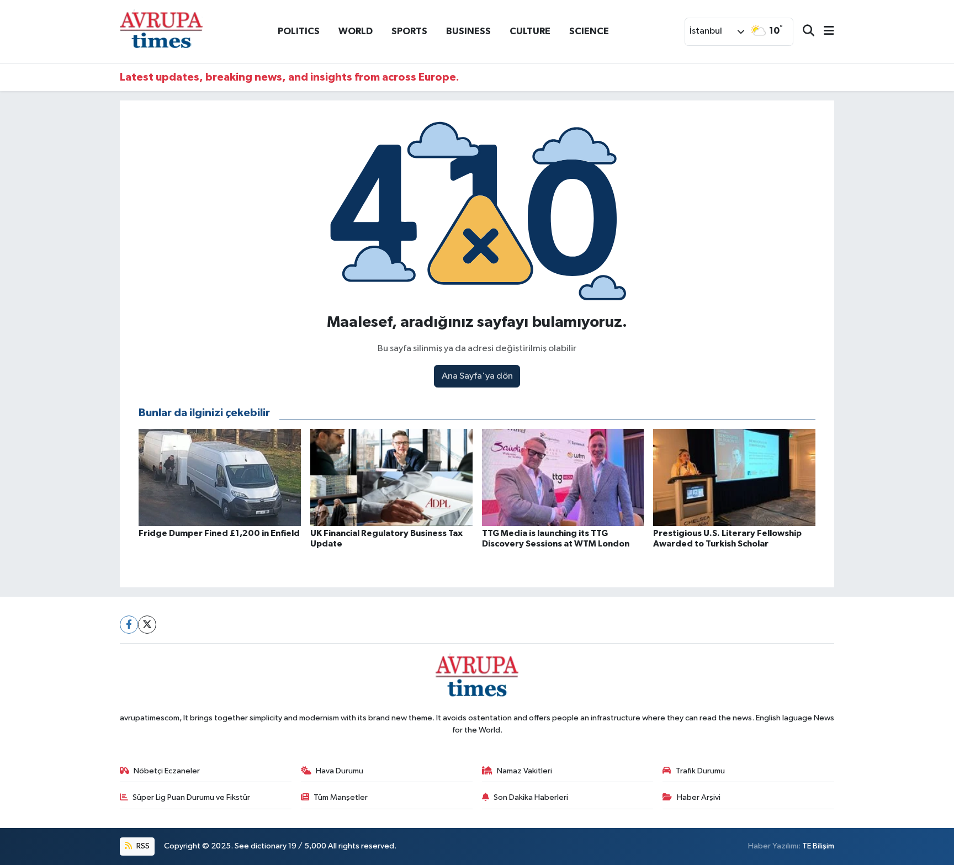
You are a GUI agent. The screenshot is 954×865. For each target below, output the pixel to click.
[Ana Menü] (824, 32)
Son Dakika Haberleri (531, 797)
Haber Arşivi (698, 797)
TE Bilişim (818, 846)
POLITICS (299, 31)
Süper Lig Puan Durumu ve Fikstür (191, 797)
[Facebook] (129, 624)
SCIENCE (589, 31)
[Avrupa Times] (161, 31)
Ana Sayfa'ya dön (477, 376)
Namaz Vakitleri (524, 771)
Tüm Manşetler (341, 797)
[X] (147, 624)
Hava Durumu (339, 771)
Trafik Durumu (700, 771)
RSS (142, 846)
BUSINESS (468, 31)
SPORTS (409, 31)
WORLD (355, 31)
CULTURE (530, 31)
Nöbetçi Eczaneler (167, 771)
